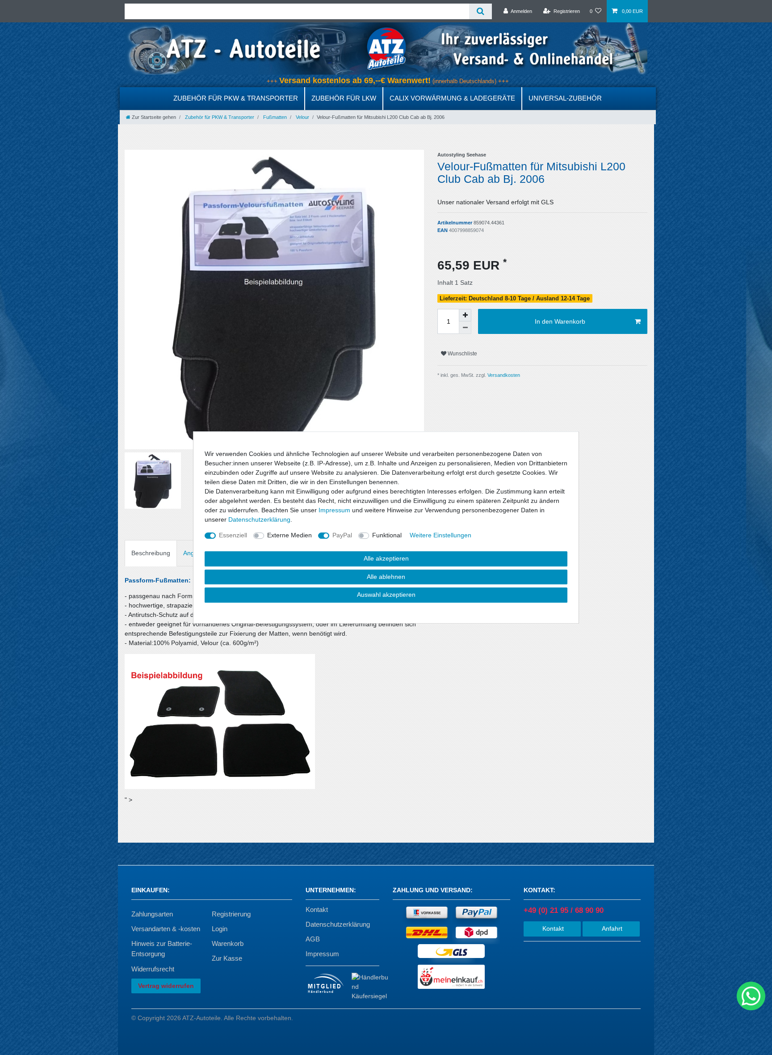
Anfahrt (611, 928)
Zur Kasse (227, 958)
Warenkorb (227, 943)
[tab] (151, 553)
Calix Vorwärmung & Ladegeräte (452, 98)
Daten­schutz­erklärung (259, 519)
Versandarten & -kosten (165, 929)
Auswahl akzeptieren (386, 594)
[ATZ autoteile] (386, 48)
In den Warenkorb (560, 321)
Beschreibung (150, 553)
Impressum (322, 954)
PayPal (342, 535)
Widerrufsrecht (152, 969)
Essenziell (233, 535)
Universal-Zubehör (565, 98)
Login (219, 929)
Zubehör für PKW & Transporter (235, 98)
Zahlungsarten (152, 914)
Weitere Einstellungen (440, 535)
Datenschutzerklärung (338, 924)
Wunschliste (461, 353)
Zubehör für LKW (343, 98)
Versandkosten (503, 375)
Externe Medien (289, 535)
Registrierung (231, 914)
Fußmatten (274, 117)
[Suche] (480, 11)
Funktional (387, 535)
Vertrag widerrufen (166, 985)
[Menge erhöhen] (465, 315)
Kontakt (317, 909)
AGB (313, 939)
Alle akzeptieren (386, 558)
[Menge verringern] (465, 327)
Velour (301, 117)
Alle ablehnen (386, 576)
